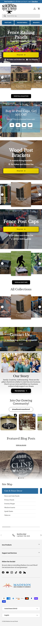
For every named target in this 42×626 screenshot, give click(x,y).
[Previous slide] (2, 77)
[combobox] (21, 16)
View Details (33, 1)
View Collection (21, 203)
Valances (7, 515)
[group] (21, 465)
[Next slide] (39, 77)
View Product (21, 86)
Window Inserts (9, 507)
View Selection (21, 315)
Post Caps (8, 22)
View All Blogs (21, 445)
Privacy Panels (9, 500)
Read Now (5, 471)
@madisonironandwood (21, 409)
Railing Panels (22, 22)
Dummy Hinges (9, 504)
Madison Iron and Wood (12, 621)
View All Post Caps (21, 282)
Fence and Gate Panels (11, 496)
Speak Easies (8, 511)
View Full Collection (21, 96)
